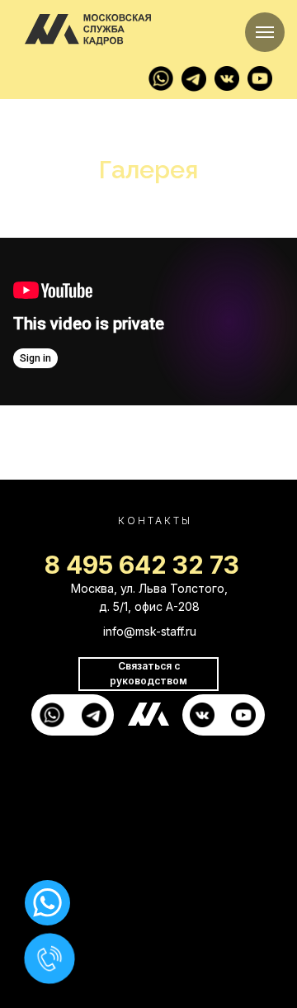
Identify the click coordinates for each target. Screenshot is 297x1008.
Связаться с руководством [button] (148, 674)
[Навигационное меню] (265, 32)
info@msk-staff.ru (149, 631)
